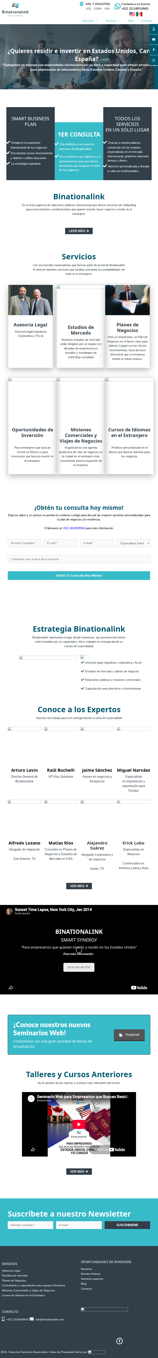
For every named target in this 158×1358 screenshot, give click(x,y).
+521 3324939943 (73, 528)
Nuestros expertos (92, 1278)
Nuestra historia (90, 1273)
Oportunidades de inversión (106, 1262)
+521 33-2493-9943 (134, 8)
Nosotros (110, 20)
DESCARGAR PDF (78, 967)
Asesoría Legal (11, 1270)
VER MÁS (77, 886)
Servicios (88, 20)
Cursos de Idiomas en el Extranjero (23, 1295)
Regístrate (133, 1034)
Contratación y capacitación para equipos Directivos (33, 1285)
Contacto (146, 20)
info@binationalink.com (50, 1319)
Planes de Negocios (14, 1280)
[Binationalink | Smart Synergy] (15, 9)
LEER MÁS (77, 231)
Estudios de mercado (15, 1275)
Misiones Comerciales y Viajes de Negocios (28, 1290)
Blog (131, 20)
